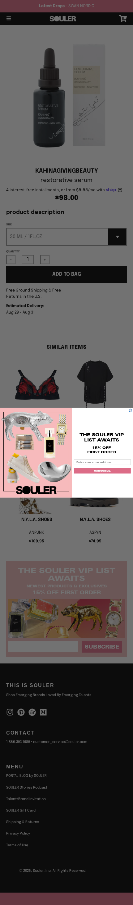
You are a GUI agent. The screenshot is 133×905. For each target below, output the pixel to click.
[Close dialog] (130, 410)
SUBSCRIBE (102, 470)
